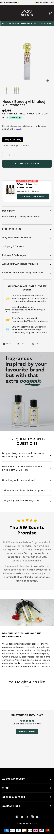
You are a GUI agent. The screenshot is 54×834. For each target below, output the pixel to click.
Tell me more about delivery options (24, 490)
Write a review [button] (27, 731)
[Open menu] (6, 13)
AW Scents (25, 823)
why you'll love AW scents (17, 237)
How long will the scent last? (19, 480)
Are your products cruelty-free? (21, 500)
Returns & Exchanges (14, 255)
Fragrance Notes (11, 228)
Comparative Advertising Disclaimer (22, 272)
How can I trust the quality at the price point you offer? (22, 468)
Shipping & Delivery (13, 246)
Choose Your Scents (33, 196)
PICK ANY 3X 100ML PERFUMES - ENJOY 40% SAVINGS (27, 23)
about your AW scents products (20, 263)
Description (8, 210)
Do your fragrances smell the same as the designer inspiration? (23, 455)
